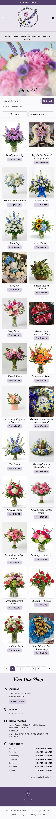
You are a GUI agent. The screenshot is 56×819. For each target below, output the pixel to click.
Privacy (21, 815)
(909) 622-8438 (29, 2)
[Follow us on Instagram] (25, 800)
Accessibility (31, 815)
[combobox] (41, 114)
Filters (16, 114)
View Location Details (40, 777)
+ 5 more (24, 728)
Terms (13, 815)
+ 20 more (13, 736)
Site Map (41, 815)
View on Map (18, 701)
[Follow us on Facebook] (31, 800)
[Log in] (47, 18)
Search (49, 101)
